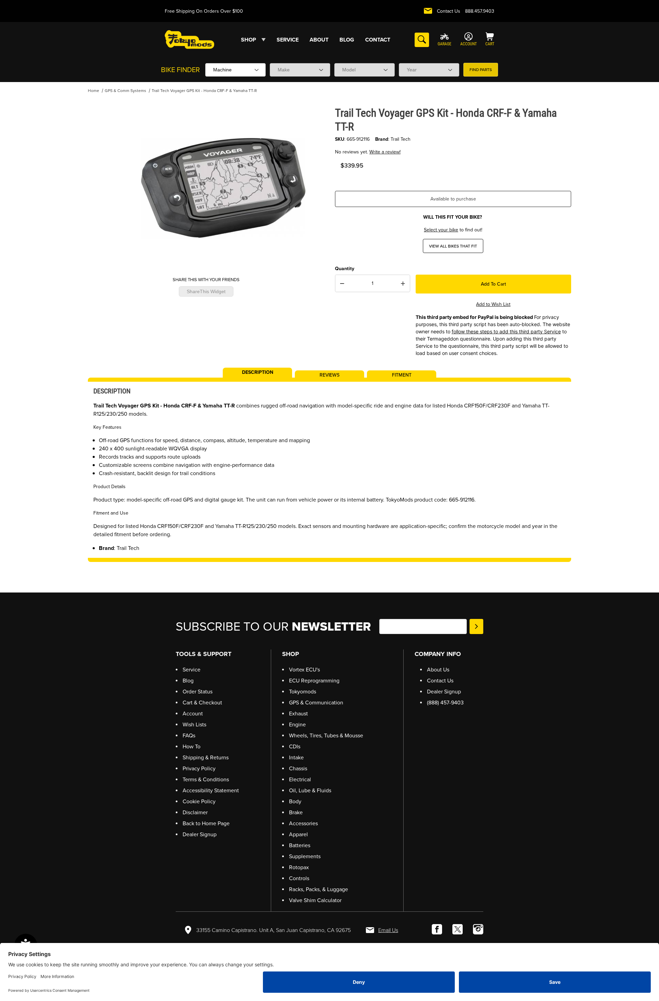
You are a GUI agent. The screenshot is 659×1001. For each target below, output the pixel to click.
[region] (101, 185)
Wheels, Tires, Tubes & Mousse (326, 735)
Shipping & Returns (206, 757)
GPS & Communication (316, 702)
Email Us (388, 930)
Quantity (344, 268)
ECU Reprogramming (314, 680)
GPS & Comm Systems (125, 91)
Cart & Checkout (202, 702)
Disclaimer (195, 812)
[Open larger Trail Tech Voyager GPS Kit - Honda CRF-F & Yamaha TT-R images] (223, 188)
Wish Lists (194, 724)
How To (191, 746)
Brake (296, 812)
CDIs (294, 746)
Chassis (298, 768)
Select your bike (441, 229)
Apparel (298, 834)
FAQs (189, 735)
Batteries (299, 845)
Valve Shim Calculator (315, 900)
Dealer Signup (200, 834)
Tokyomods (302, 691)
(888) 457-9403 (445, 702)
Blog (188, 680)
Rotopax (299, 867)
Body (295, 801)
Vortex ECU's (304, 670)
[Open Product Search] (422, 40)
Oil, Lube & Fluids (310, 790)
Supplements (305, 856)
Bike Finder (180, 70)
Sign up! (476, 626)
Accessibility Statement (211, 790)
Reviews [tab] (329, 374)
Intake (296, 757)
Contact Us (448, 11)
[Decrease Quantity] (342, 283)
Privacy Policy (199, 768)
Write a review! (385, 152)
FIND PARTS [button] (481, 70)
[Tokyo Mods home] (189, 39)
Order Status (197, 691)
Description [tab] (257, 372)
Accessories (303, 823)
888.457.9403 (479, 11)
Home (93, 91)
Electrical (300, 779)
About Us (438, 670)
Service (191, 670)
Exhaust (298, 713)
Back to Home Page (206, 823)
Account (193, 713)
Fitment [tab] (402, 374)
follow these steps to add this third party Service (506, 331)
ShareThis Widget (206, 292)
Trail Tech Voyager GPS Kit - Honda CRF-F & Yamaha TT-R (204, 91)
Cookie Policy (199, 801)
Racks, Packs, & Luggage (318, 889)
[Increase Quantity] (403, 283)
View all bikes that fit (453, 246)
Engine (297, 724)
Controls (299, 878)
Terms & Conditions (206, 779)
